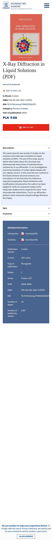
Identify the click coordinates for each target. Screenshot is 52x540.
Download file (32, 233)
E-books (24, 108)
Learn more (41, 531)
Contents (7, 214)
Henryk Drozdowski (11, 84)
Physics (16, 108)
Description (8, 148)
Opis (5, 208)
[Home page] (17, 5)
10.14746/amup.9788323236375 (21, 104)
